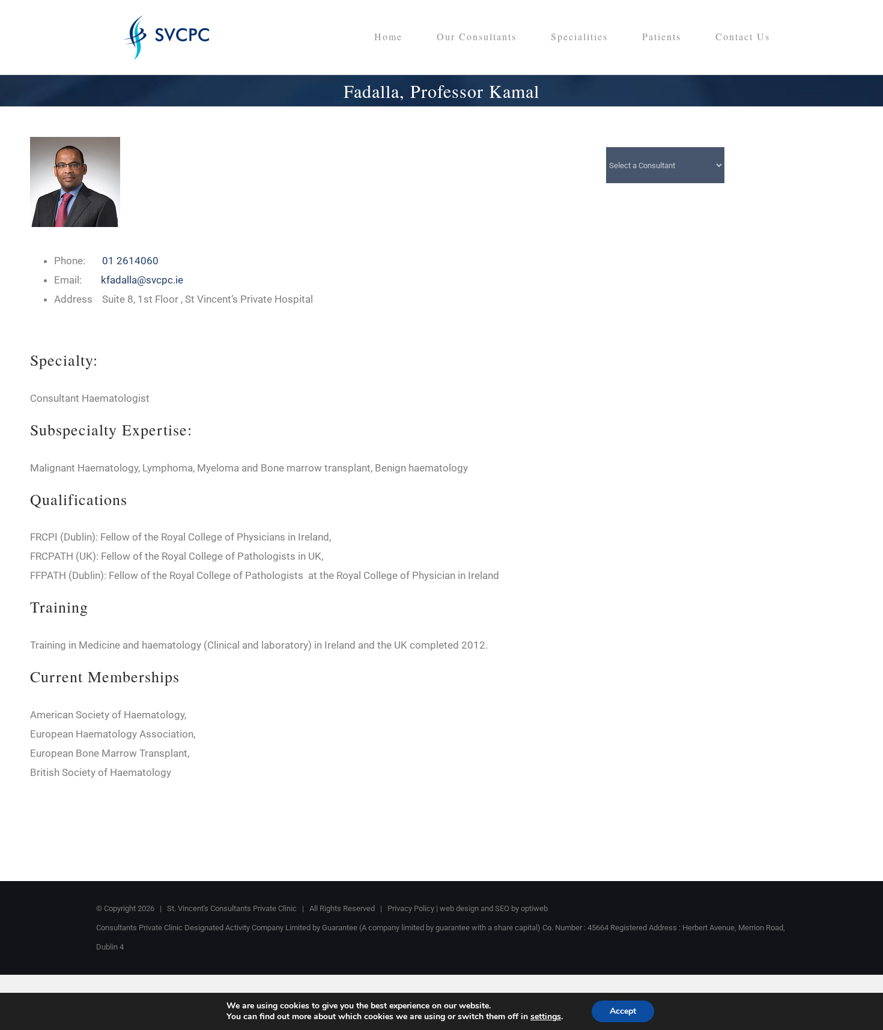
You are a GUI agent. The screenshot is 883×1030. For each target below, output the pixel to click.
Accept (623, 1011)
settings (545, 1016)
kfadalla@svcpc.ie (142, 280)
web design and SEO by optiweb (494, 908)
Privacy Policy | (413, 908)
